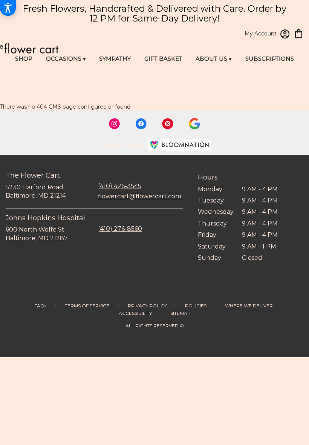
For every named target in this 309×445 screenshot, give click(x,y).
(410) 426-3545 (119, 186)
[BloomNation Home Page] (179, 145)
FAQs (40, 305)
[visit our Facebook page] (141, 123)
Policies (196, 305)
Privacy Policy (147, 305)
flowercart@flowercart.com (139, 196)
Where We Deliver (249, 305)
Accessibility (135, 313)
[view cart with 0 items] (298, 33)
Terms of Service (87, 305)
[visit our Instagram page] (114, 123)
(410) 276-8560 (120, 228)
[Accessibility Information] (8, 8)
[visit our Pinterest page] (167, 123)
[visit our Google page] (194, 123)
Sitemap (180, 313)
